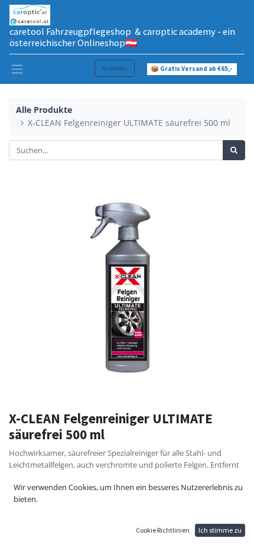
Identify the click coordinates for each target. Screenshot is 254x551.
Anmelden (114, 68)
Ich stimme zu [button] (220, 530)
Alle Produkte (44, 109)
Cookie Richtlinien (163, 530)
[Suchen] (234, 150)
